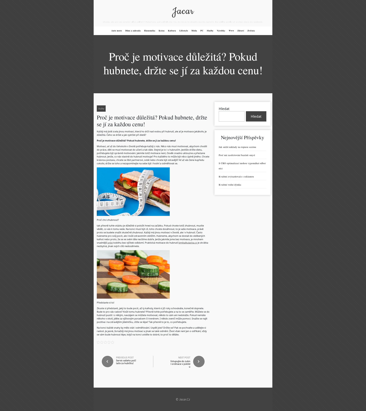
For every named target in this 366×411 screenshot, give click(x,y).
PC (201, 30)
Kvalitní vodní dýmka (230, 184)
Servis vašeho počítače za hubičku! (126, 362)
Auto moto (116, 30)
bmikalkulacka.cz (188, 242)
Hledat (224, 108)
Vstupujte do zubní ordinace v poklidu (180, 364)
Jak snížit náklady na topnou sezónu (237, 146)
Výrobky (221, 30)
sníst (110, 242)
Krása (162, 30)
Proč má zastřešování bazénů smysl (237, 155)
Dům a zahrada (133, 30)
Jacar (183, 11)
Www (231, 30)
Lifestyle (183, 30)
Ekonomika (149, 30)
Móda (194, 30)
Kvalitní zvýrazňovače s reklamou (236, 176)
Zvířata (251, 30)
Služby (210, 30)
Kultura (172, 30)
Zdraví (240, 30)
